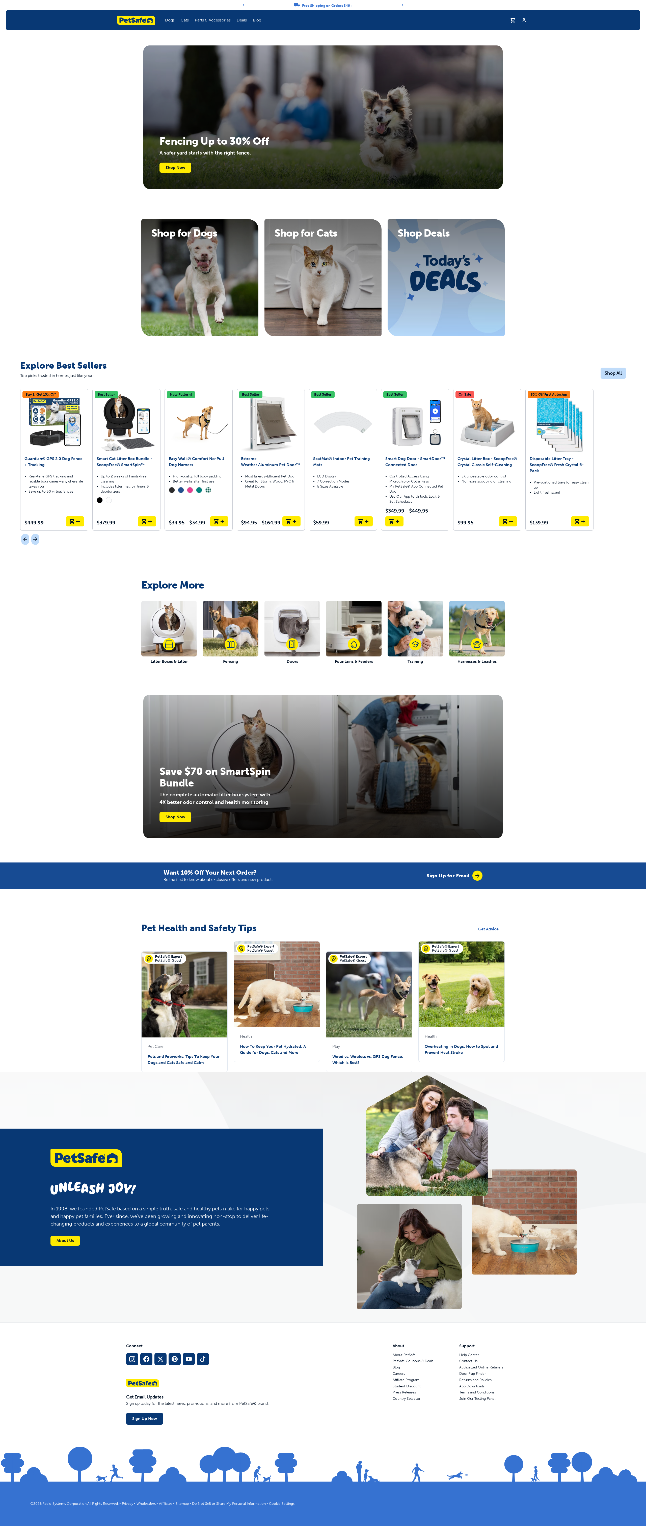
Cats (185, 20)
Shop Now (175, 167)
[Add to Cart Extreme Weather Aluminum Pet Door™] (291, 521)
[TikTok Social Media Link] (203, 1359)
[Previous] (243, 5)
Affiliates (165, 1504)
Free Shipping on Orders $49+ (327, 6)
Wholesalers (146, 1504)
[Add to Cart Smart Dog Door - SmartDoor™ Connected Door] (394, 521)
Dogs (170, 20)
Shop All (613, 373)
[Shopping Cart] (513, 20)
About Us (65, 1240)
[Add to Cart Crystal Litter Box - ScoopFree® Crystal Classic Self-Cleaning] (508, 521)
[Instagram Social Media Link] (132, 1359)
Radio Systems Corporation (64, 1504)
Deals (242, 20)
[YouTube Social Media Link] (189, 1359)
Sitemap (182, 1504)
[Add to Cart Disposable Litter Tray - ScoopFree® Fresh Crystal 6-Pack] (580, 521)
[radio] (100, 500)
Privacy (127, 1504)
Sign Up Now (144, 1418)
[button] (170, 20)
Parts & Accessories (213, 20)
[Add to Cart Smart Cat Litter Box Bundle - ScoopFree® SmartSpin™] (147, 521)
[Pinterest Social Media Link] (175, 1359)
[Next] (403, 5)
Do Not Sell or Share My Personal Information (229, 1504)
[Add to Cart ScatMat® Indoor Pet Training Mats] (364, 521)
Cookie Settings (281, 1504)
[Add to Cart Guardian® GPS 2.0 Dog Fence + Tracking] (75, 521)
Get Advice (488, 929)
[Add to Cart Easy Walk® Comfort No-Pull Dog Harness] (219, 521)
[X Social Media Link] (160, 1359)
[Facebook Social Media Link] (146, 1359)
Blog (257, 20)
